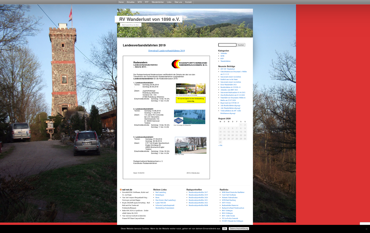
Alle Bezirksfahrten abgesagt (230, 105)
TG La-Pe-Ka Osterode (230, 218)
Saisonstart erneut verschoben (231, 76)
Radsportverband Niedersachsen (233, 208)
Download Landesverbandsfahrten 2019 (166, 50)
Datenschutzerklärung (239, 228)
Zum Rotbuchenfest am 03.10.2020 (233, 95)
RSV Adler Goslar (228, 215)
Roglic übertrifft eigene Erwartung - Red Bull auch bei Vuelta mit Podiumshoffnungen (136, 205)
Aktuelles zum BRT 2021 (229, 90)
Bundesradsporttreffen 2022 (198, 202)
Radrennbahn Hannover (230, 205)
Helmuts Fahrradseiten (229, 197)
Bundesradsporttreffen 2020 (198, 197)
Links (169, 2)
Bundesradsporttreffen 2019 (198, 195)
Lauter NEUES (161, 202)
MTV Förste (226, 202)
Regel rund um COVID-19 (230, 103)
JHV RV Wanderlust (228, 69)
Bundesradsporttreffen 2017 (198, 192)
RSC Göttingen (227, 210)
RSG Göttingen (227, 213)
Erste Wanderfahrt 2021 (229, 84)
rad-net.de (127, 189)
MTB (140, 2)
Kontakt (188, 2)
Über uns (178, 2)
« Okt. (220, 145)
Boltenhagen (160, 195)
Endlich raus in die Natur (229, 79)
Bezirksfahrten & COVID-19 (230, 87)
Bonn (157, 197)
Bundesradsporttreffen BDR (198, 205)
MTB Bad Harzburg (229, 200)
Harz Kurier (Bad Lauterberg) (166, 200)
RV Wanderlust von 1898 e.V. (149, 19)
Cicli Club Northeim (229, 195)
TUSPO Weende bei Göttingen (232, 221)
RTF (147, 2)
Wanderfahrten (158, 2)
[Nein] (366, 228)
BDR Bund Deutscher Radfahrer (233, 192)
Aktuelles (131, 2)
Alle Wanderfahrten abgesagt (230, 108)
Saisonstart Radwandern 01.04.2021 (233, 92)
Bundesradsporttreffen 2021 (198, 200)
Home (121, 2)
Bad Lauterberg (161, 192)
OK (224, 228)
